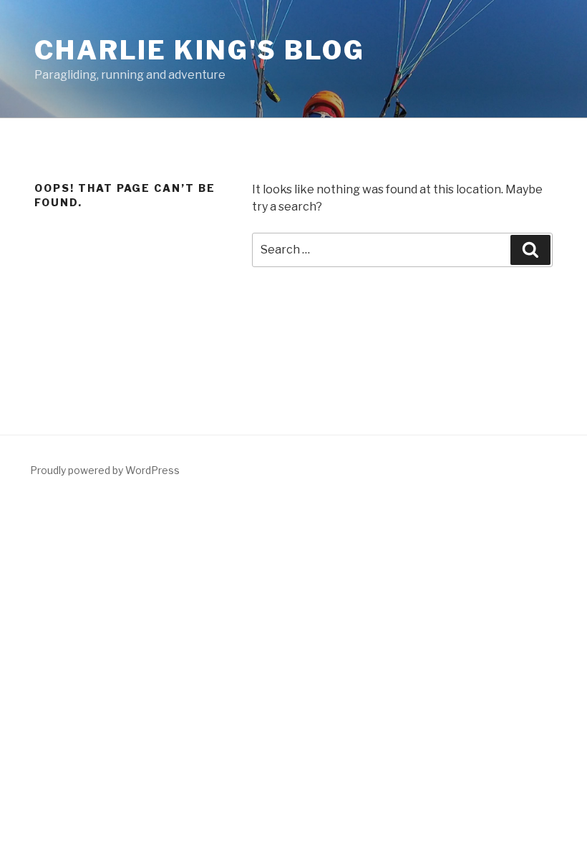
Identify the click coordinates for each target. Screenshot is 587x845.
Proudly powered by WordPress (105, 470)
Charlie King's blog (199, 50)
